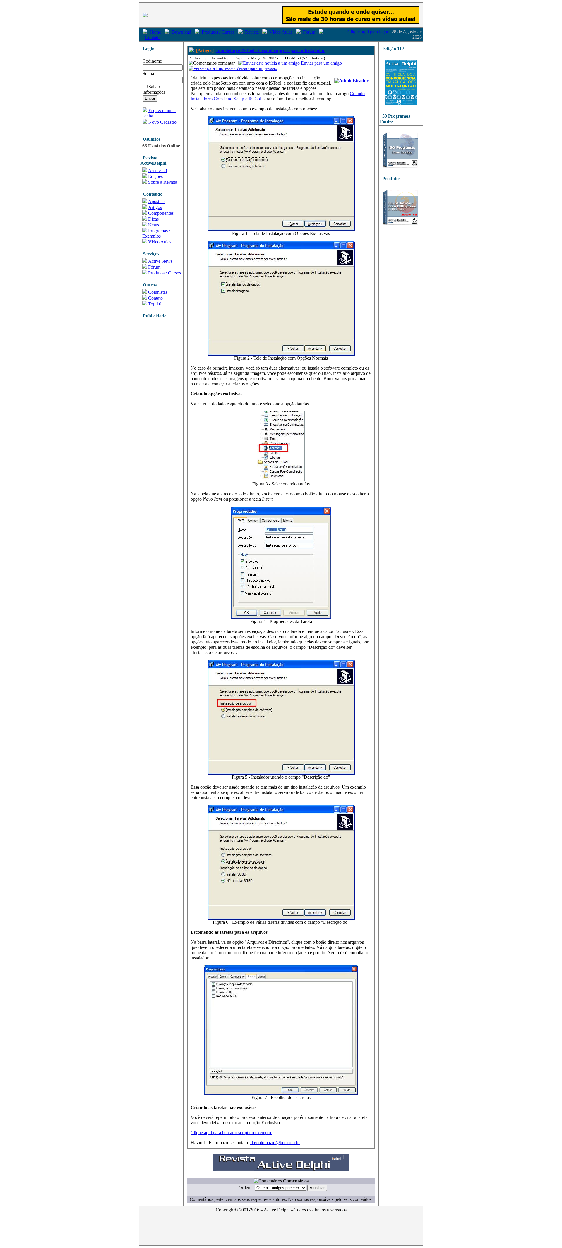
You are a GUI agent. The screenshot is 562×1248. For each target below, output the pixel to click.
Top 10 (154, 303)
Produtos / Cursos (218, 32)
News (153, 224)
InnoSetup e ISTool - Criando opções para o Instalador (270, 50)
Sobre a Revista (162, 182)
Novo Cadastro (162, 122)
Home (155, 32)
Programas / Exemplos (156, 233)
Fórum (309, 32)
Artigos (155, 207)
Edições (155, 176)
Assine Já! (157, 170)
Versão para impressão (256, 68)
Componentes (161, 213)
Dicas (153, 219)
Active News (160, 261)
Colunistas (157, 292)
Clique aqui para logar (367, 31)
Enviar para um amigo (321, 63)
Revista (252, 32)
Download (181, 32)
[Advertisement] (162, 408)
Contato (152, 37)
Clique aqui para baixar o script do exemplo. (231, 1132)
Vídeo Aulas (280, 32)
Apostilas (156, 201)
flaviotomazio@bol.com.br (275, 1142)
